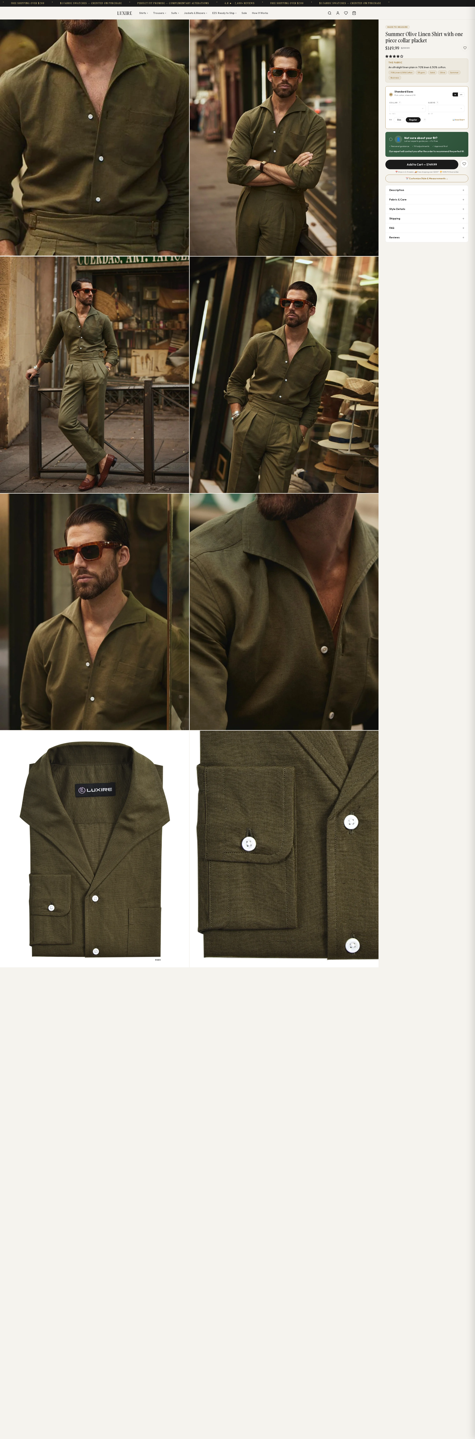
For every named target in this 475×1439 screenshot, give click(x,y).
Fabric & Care (398, 199)
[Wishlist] (346, 13)
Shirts (143, 13)
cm (461, 94)
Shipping (394, 218)
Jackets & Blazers (195, 13)
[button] (394, 56)
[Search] (329, 13)
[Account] (337, 13)
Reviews (394, 237)
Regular (413, 120)
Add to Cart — (422, 164)
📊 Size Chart (458, 120)
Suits (175, 13)
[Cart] (354, 13)
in (455, 94)
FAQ (391, 228)
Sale (244, 13)
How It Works (260, 13)
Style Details (397, 209)
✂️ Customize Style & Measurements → (427, 178)
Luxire (124, 13)
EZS (224, 13)
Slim (399, 120)
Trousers (159, 13)
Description (396, 190)
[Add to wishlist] (465, 48)
